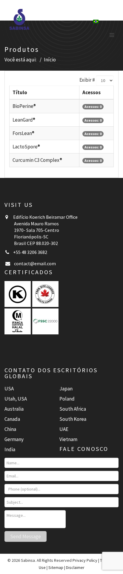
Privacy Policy (85, 560)
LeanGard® (24, 120)
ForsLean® (23, 133)
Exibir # (87, 80)
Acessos (91, 92)
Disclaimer (75, 567)
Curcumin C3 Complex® (37, 160)
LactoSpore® (26, 146)
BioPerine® (24, 106)
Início (50, 59)
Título (20, 92)
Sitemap (55, 567)
